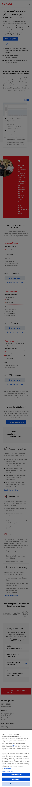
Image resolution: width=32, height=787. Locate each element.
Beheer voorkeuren (16, 784)
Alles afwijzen (16, 779)
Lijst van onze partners (7, 771)
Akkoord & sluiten (16, 774)
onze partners (14, 745)
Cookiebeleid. (7, 768)
